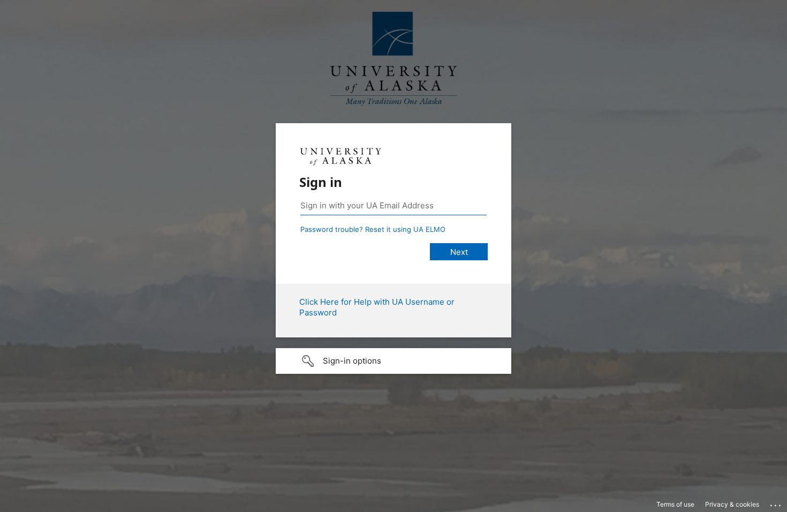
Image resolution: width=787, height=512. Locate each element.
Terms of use (675, 504)
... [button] (776, 503)
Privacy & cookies (732, 504)
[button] (393, 361)
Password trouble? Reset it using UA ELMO (372, 229)
